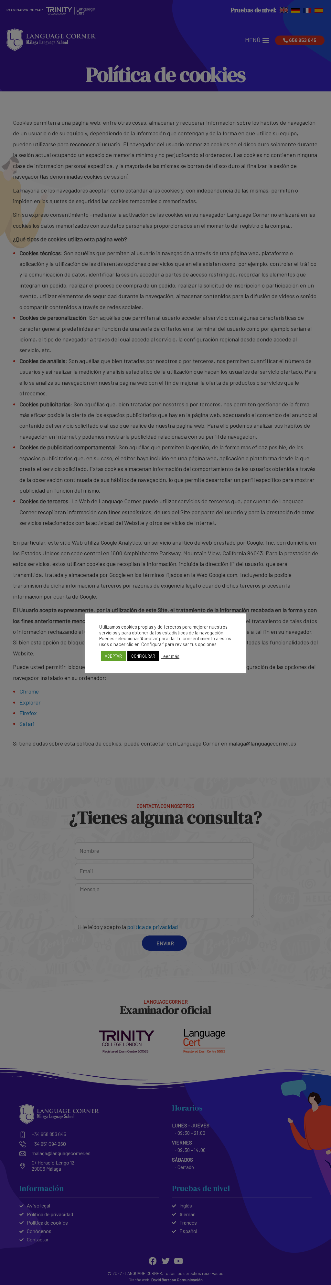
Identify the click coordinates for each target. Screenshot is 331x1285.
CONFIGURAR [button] (143, 656)
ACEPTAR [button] (113, 656)
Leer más (170, 656)
